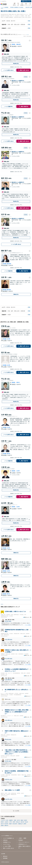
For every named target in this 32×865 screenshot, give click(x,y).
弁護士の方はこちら (26, 1)
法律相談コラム (7, 842)
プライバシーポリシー (23, 842)
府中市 (18, 382)
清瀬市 (10, 823)
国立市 (26, 822)
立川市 (8, 338)
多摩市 (24, 823)
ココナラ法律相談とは (8, 838)
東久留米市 (15, 823)
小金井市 (6, 822)
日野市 (14, 822)
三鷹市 (15, 820)
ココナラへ (4, 1)
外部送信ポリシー (22, 844)
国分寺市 (19, 44)
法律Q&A (5, 840)
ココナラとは (6, 844)
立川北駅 (14, 508)
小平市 (10, 822)
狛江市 (2, 823)
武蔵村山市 (20, 823)
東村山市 (18, 822)
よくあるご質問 (7, 846)
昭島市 (22, 820)
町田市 (2, 822)
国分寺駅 (14, 46)
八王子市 (3, 820)
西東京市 (6, 825)
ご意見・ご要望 (22, 838)
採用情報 (5, 858)
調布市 (25, 820)
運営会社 (5, 856)
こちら (28, 34)
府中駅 (13, 384)
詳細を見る (16, 294)
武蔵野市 (11, 820)
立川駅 (4, 340)
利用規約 (20, 840)
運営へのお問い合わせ (8, 848)
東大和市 (6, 823)
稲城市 (2, 825)
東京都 (13, 44)
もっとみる (16, 810)
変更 (29, 20)
